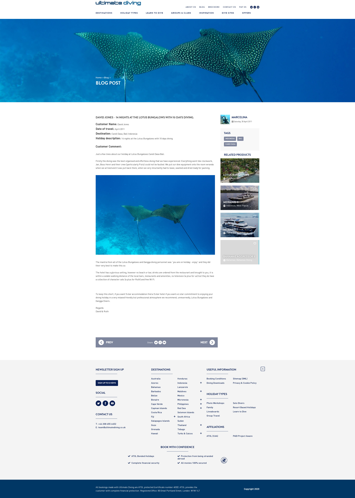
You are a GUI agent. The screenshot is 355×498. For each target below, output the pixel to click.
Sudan (181, 420)
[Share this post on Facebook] (160, 343)
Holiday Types (129, 13)
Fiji (152, 416)
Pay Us (243, 7)
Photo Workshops (215, 402)
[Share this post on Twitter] (156, 343)
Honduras (182, 378)
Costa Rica (156, 412)
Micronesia (183, 399)
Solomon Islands (186, 412)
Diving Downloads (215, 382)
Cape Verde (157, 403)
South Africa (184, 416)
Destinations (104, 13)
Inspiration (206, 13)
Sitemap (237, 378)
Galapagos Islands (160, 420)
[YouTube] (258, 7)
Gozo (153, 425)
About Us (191, 7)
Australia (155, 378)
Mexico (181, 395)
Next (204, 342)
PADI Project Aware (243, 435)
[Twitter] (251, 7)
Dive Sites (228, 13)
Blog (202, 7)
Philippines (183, 403)
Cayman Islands (159, 408)
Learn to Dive (239, 411)
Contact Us (229, 7)
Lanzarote (183, 387)
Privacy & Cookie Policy (244, 382)
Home (99, 77)
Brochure (214, 7)
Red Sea (182, 408)
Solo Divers (238, 402)
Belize (154, 395)
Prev (109, 342)
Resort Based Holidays (244, 407)
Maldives (182, 391)
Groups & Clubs (181, 13)
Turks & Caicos (185, 433)
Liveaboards (213, 411)
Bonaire (155, 399)
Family (210, 407)
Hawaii (154, 433)
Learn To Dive (154, 13)
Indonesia (182, 382)
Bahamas (156, 387)
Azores (154, 382)
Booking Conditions (216, 378)
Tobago (181, 429)
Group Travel (213, 415)
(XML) (244, 378)
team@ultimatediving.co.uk (111, 427)
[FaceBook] (254, 7)
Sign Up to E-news (107, 382)
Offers (246, 13)
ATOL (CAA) (212, 435)
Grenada (155, 429)
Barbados (156, 391)
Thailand (182, 425)
